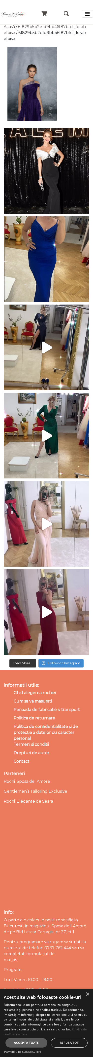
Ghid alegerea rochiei (35, 692)
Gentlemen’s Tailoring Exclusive (35, 791)
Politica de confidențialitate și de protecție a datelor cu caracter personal (46, 732)
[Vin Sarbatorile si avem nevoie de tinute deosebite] (46, 435)
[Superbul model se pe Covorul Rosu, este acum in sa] (46, 171)
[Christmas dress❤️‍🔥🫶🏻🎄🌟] (46, 612)
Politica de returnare (34, 718)
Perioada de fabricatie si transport (47, 709)
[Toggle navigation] (87, 14)
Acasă (9, 26)
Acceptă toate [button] (26, 1043)
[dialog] (46, 1023)
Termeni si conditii (31, 744)
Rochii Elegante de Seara (28, 801)
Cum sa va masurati (33, 701)
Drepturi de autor (31, 752)
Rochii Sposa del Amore (27, 781)
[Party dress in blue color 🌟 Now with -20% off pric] (46, 259)
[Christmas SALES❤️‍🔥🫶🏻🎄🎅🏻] (46, 524)
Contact (22, 761)
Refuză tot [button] (69, 1043)
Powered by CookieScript (22, 1052)
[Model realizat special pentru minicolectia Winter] (46, 347)
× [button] (87, 994)
